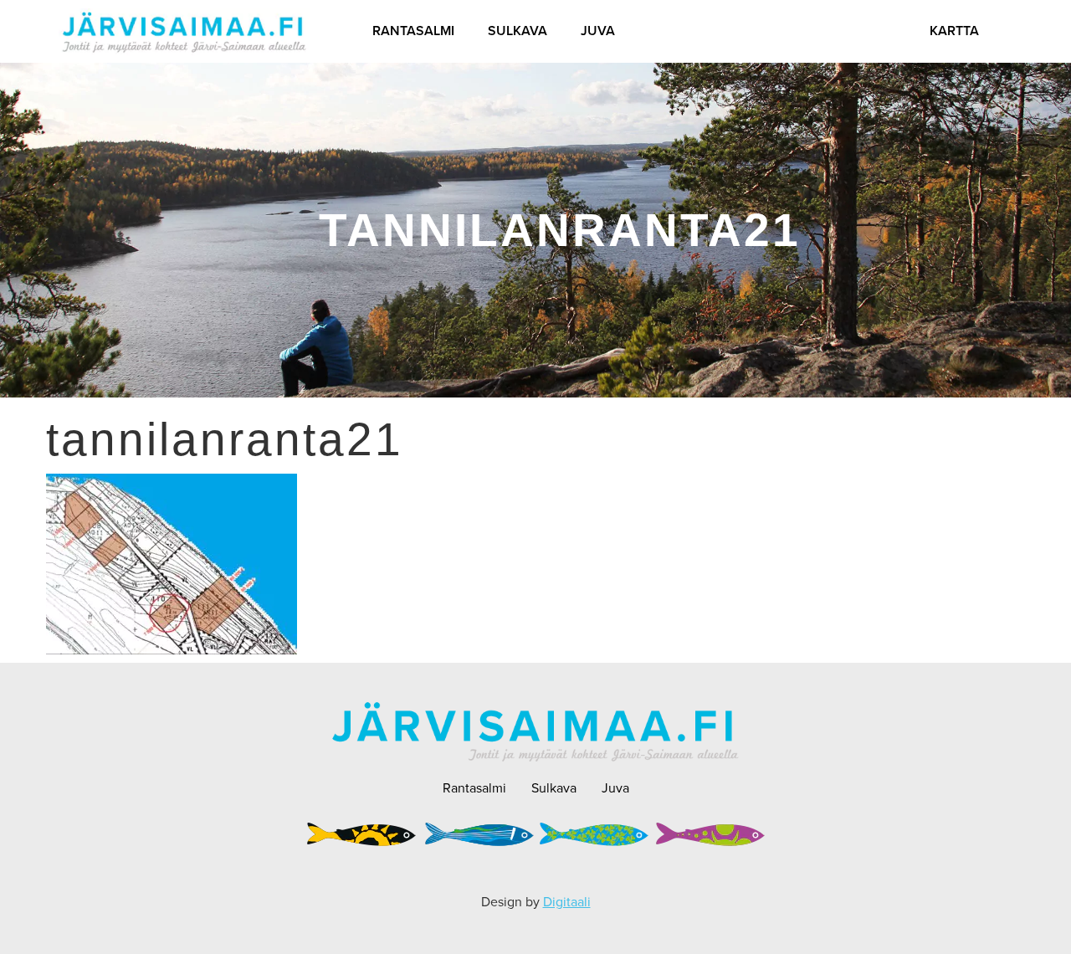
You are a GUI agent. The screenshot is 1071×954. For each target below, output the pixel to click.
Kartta (954, 30)
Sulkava (517, 30)
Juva (598, 30)
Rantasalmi (413, 30)
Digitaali (567, 901)
